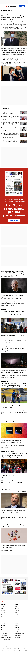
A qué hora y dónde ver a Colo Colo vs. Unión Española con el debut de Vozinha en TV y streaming (11, 112)
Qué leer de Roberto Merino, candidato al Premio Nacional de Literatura (13, 546)
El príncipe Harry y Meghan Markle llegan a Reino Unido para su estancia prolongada (13, 511)
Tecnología (4, 418)
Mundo (3, 488)
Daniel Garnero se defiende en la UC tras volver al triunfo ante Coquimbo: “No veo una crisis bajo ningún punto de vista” (13, 385)
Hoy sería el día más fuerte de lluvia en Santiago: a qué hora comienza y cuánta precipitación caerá (13, 371)
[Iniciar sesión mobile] (26, 6)
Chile (2, 269)
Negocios (3, 309)
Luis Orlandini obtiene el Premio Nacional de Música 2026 (14, 476)
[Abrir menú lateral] (2, 6)
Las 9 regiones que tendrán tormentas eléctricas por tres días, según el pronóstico (12, 350)
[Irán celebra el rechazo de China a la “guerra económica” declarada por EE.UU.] (14, 500)
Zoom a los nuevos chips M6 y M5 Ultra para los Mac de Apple (13, 421)
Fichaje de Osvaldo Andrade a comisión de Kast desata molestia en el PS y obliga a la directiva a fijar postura (11, 123)
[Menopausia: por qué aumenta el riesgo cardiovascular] (14, 535)
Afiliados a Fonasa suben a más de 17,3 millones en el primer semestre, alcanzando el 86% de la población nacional (12, 314)
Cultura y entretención (7, 451)
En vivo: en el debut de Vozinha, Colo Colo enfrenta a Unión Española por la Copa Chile (11, 118)
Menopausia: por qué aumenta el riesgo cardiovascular (13, 526)
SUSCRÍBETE (14, 220)
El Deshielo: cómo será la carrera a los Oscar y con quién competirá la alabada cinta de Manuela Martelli (13, 482)
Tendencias (4, 346)
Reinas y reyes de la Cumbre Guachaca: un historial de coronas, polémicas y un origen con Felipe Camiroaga (14, 455)
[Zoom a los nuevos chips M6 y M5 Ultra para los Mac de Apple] (14, 430)
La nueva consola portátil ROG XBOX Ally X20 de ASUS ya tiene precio (12, 446)
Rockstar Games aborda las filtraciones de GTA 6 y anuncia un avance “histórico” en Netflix (13, 441)
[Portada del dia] (14, 195)
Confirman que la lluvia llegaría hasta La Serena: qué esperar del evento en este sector (14, 376)
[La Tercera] (7, 594)
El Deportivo (4, 381)
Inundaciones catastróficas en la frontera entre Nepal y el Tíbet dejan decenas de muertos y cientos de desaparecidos (13, 517)
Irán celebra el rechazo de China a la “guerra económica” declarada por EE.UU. (13, 491)
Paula (2, 523)
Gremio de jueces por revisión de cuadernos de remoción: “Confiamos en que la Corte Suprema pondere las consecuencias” (12, 303)
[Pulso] (20, 594)
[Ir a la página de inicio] (11, 6)
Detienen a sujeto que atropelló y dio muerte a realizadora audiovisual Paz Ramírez (11, 129)
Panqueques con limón (6, 550)
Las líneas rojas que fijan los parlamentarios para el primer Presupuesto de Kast (13, 341)
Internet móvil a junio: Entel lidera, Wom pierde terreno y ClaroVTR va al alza (12, 336)
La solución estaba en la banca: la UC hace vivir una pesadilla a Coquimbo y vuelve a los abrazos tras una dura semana (14, 412)
